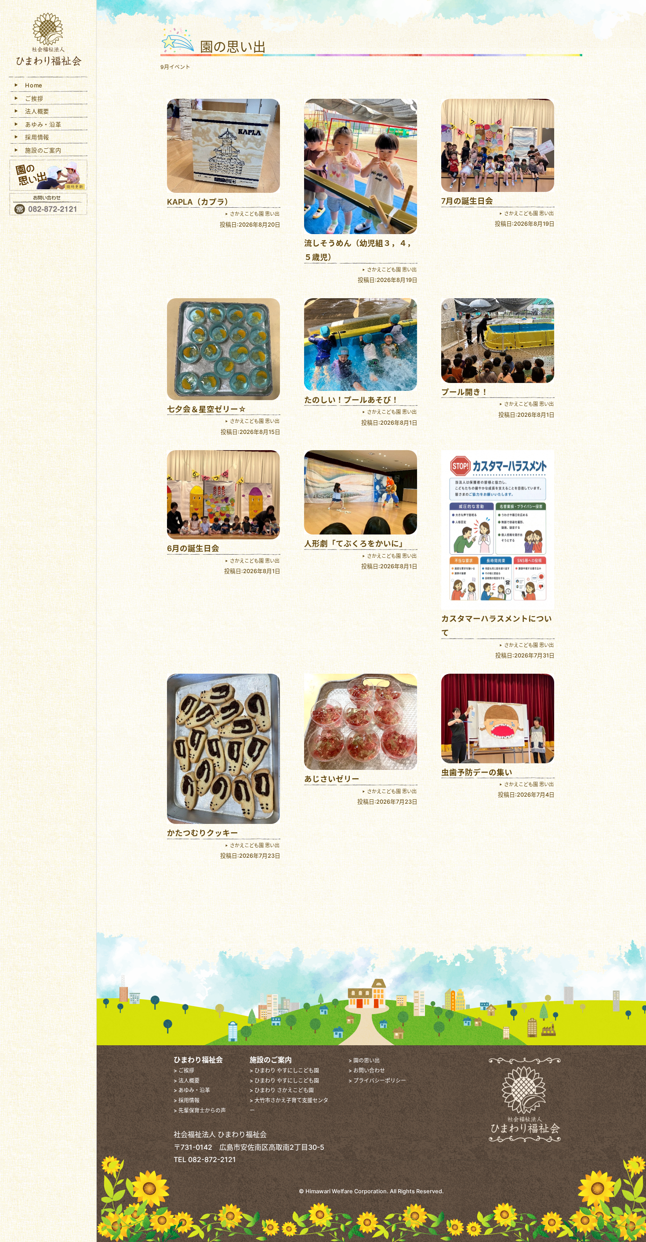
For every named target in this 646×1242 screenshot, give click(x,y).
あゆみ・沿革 (40, 124)
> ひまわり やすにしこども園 (284, 1070)
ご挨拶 (31, 98)
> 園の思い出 (364, 1060)
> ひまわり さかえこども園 (282, 1090)
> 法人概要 (187, 1080)
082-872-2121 (212, 1159)
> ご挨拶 (184, 1070)
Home (31, 85)
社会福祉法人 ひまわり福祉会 (48, 40)
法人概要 (34, 111)
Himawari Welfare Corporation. (346, 1191)
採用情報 (34, 137)
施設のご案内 (40, 150)
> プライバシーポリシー (377, 1080)
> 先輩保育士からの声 (200, 1110)
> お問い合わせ (366, 1070)
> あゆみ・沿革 (192, 1090)
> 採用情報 (187, 1100)
